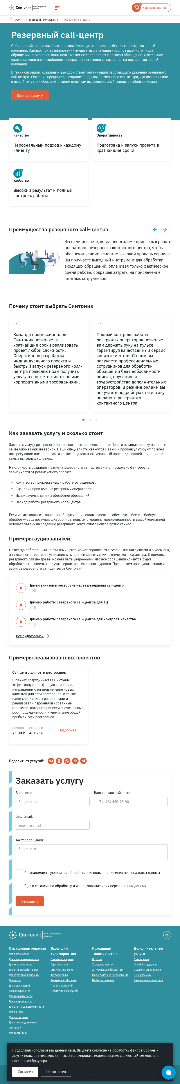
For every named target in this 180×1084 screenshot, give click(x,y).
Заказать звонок (155, 7)
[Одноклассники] (59, 761)
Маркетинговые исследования (110, 975)
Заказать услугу (30, 95)
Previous (155, 230)
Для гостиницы (18, 1033)
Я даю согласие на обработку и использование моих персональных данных (85, 885)
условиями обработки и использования (82, 872)
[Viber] (75, 761)
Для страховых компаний (24, 975)
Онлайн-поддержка (145, 964)
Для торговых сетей (20, 996)
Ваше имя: (24, 792)
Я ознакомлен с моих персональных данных (92, 872)
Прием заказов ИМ (62, 985)
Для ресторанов (18, 1017)
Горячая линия (59, 964)
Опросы (97, 959)
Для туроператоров (20, 964)
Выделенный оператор (147, 969)
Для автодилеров (19, 954)
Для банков (16, 1012)
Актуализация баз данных (107, 969)
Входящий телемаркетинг (44, 19)
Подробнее (67, 730)
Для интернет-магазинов (24, 959)
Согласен (25, 1071)
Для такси (15, 980)
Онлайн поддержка (62, 959)
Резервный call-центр (64, 980)
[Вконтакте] (51, 761)
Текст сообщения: (30, 840)
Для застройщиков (20, 1001)
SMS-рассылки (142, 975)
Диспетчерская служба (64, 990)
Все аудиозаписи (30, 636)
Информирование (103, 980)
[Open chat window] (169, 1073)
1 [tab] (83, 420)
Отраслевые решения (27, 948)
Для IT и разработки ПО (23, 969)
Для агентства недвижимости (26, 1006)
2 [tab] (90, 420)
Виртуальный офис (62, 969)
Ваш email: (24, 816)
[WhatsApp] (67, 761)
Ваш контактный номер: (113, 792)
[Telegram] (83, 761)
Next (165, 230)
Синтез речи (141, 959)
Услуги (19, 19)
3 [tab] (96, 420)
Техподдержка (59, 975)
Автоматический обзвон (148, 980)
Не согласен (56, 1071)
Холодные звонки (102, 964)
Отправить (29, 901)
